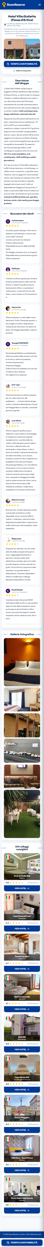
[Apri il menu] (39, 4)
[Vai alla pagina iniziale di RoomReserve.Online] (14, 5)
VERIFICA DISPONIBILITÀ (24, 1242)
